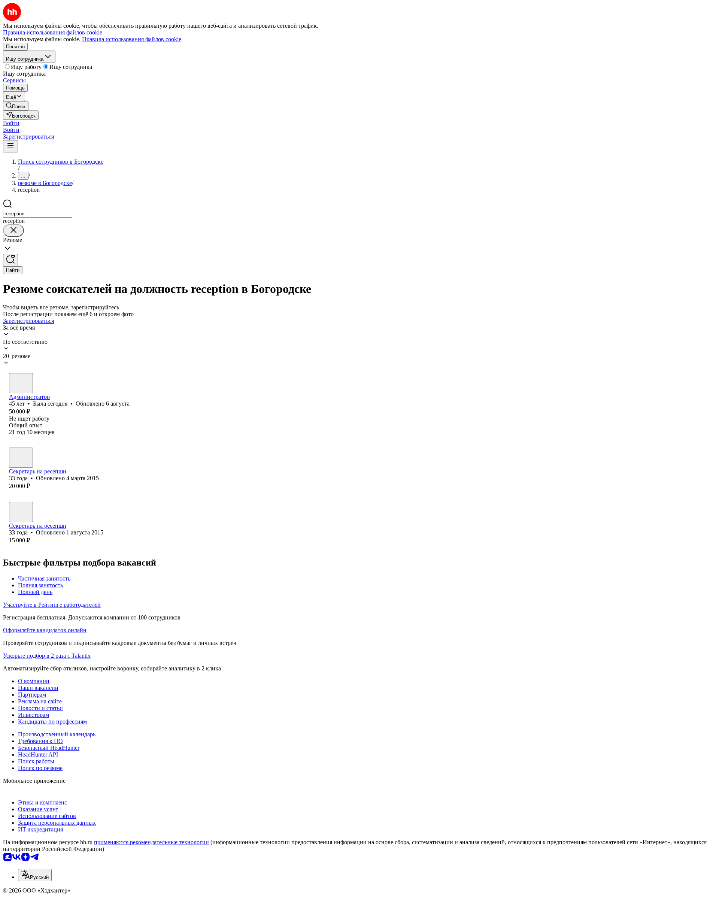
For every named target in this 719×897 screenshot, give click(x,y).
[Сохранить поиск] (10, 260)
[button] (11, 123)
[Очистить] (13, 230)
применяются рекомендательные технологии (151, 842)
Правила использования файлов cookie (131, 39)
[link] (15, 105)
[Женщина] (21, 383)
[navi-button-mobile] (10, 146)
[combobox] (37, 214)
